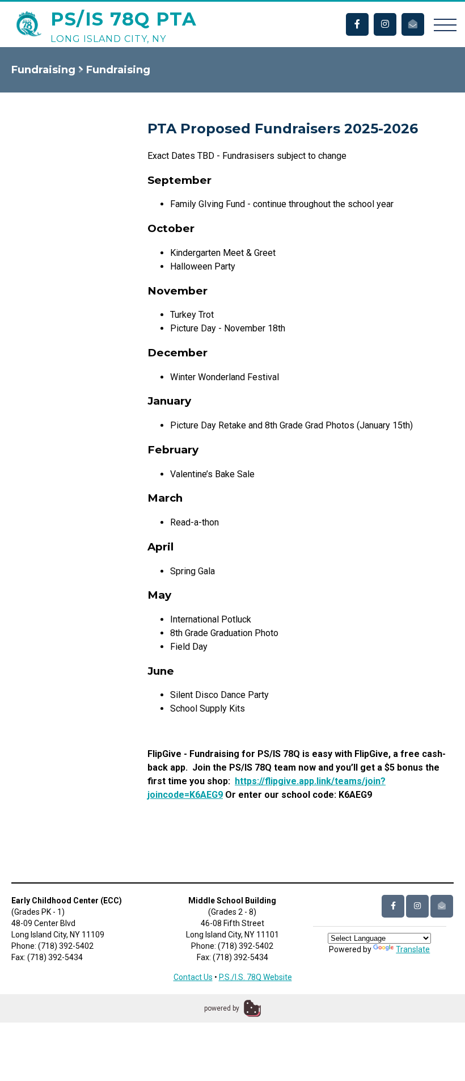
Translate (413, 949)
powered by (221, 1008)
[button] (445, 24)
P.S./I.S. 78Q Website (255, 977)
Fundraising (43, 70)
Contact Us (193, 977)
